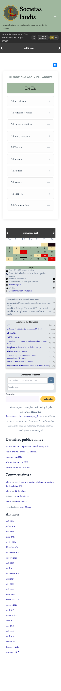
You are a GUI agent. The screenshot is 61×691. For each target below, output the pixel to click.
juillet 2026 (10, 526)
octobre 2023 (11, 604)
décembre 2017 (12, 646)
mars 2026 (10, 536)
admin (8, 482)
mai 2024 (9, 589)
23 (52, 255)
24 (9, 258)
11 (16, 251)
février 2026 (11, 542)
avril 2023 (10, 610)
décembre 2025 (12, 547)
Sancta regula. (15, 284)
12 (23, 251)
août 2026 (10, 521)
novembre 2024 (12, 573)
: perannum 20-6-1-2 (24, 329)
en (56, 37)
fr (52, 37)
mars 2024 (10, 594)
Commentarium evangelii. (20, 290)
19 (23, 255)
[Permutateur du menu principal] (55, 16)
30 (52, 258)
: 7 (9, 325)
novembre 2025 (12, 552)
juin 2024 (10, 584)
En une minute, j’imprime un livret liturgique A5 (27, 446)
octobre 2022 (11, 615)
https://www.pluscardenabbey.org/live (23, 416)
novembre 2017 (12, 652)
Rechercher (10, 394)
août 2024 (10, 578)
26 (23, 259)
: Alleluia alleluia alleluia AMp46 (24, 347)
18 (16, 255)
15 (45, 251)
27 (30, 258)
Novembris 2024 (30, 233)
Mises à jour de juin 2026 (17, 462)
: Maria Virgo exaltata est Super (28, 366)
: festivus (13, 337)
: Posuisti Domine (17, 351)
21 (38, 255)
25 (16, 258)
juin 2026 (10, 531)
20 (30, 255)
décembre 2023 (12, 599)
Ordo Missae (21, 491)
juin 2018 (10, 625)
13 (30, 251)
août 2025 (10, 563)
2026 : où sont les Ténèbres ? (18, 467)
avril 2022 (10, 620)
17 (9, 255)
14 (38, 251)
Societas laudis (31, 13)
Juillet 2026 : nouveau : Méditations (21, 451)
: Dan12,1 (12, 333)
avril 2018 (10, 636)
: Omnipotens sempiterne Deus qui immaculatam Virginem (22, 356)
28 (38, 258)
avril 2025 (10, 568)
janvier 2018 (11, 641)
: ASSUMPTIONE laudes (20, 361)
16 (52, 251)
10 (9, 251)
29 (45, 258)
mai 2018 (9, 631)
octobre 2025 (11, 557)
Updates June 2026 (14, 457)
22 (45, 255)
